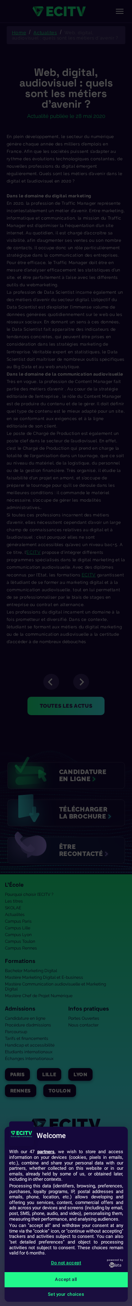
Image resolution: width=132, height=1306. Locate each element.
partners (46, 1151)
